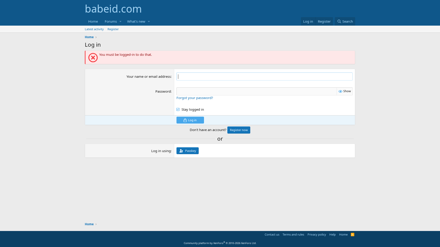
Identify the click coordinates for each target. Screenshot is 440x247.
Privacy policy (317, 234)
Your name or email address (148, 76)
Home (93, 21)
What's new (136, 21)
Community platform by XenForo (220, 243)
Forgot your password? (194, 97)
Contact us (272, 234)
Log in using (161, 150)
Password (163, 91)
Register (113, 29)
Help (332, 234)
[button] (120, 21)
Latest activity (94, 29)
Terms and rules (293, 234)
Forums (111, 21)
